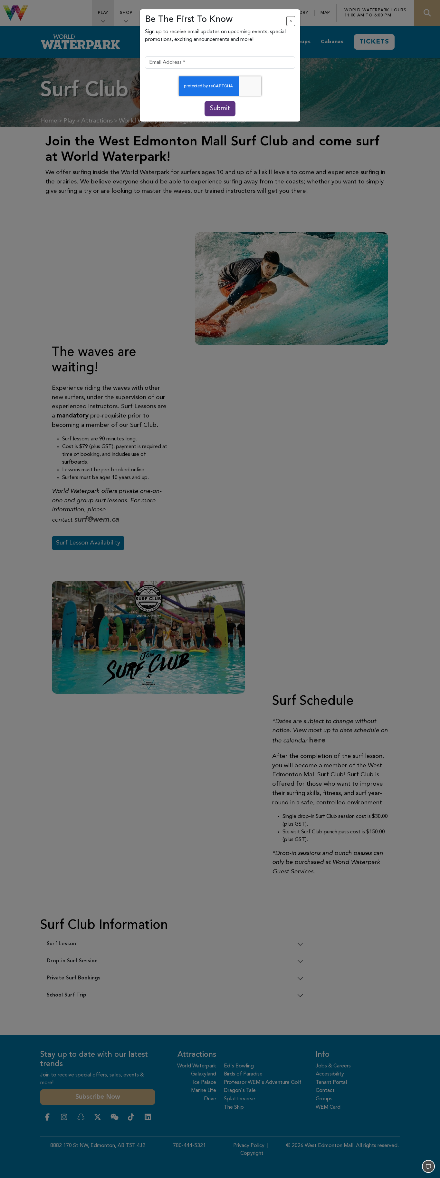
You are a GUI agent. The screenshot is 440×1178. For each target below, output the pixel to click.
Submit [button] (220, 108)
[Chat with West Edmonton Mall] (428, 1166)
